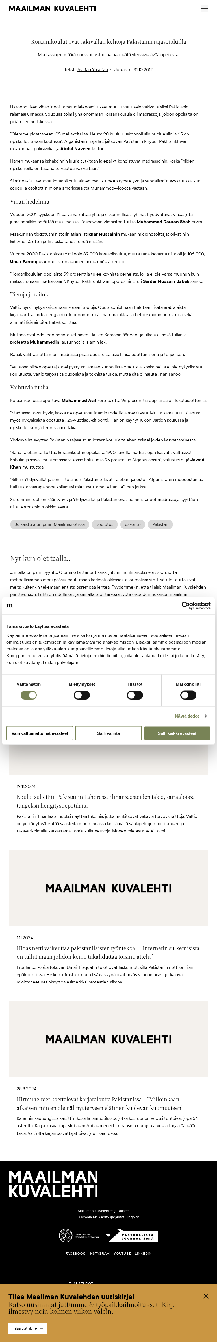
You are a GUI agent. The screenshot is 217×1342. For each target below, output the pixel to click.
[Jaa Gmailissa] (99, 94)
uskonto (133, 524)
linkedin (143, 1253)
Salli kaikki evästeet (177, 733)
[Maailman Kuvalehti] (53, 1196)
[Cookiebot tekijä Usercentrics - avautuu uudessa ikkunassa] (186, 606)
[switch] (82, 695)
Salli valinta (108, 733)
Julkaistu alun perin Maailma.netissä (50, 524)
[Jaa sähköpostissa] (136, 94)
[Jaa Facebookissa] (117, 94)
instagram (99, 1253)
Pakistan (160, 524)
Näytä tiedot (187, 716)
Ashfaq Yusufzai (92, 70)
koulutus (104, 524)
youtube (122, 1253)
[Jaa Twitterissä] (81, 94)
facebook (75, 1253)
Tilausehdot (81, 1283)
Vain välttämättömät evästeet (40, 733)
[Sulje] (206, 1297)
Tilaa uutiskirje (25, 1328)
